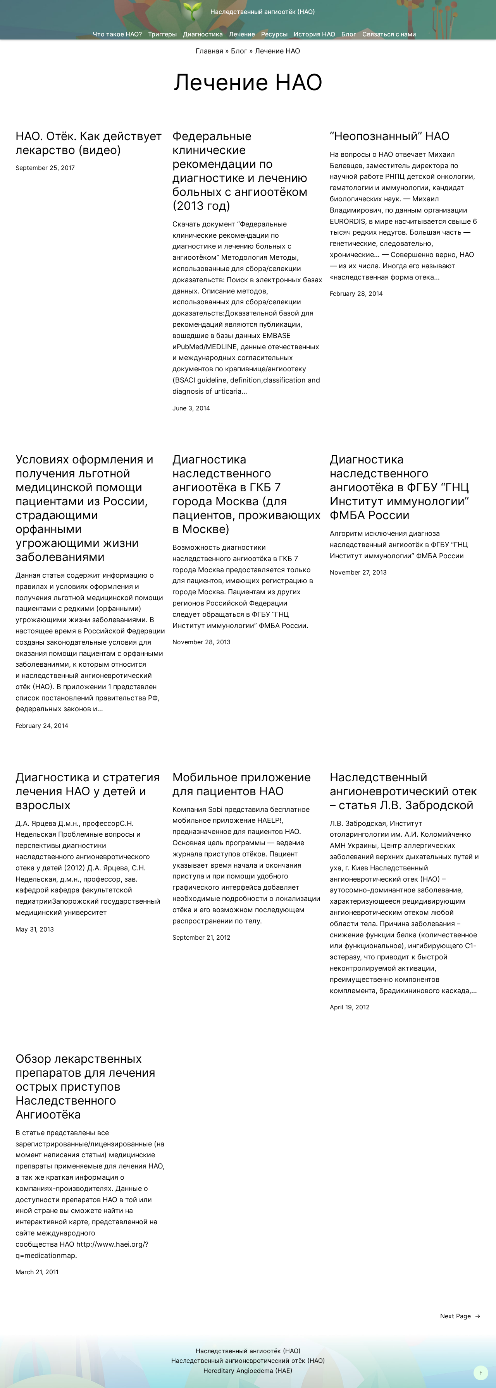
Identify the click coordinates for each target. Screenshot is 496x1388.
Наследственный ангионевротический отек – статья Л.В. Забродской (403, 791)
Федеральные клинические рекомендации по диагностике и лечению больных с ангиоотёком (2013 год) (240, 171)
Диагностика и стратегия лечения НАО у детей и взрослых (88, 791)
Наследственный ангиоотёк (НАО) (262, 11)
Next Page (460, 1316)
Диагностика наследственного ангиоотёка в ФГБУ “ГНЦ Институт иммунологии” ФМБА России (399, 487)
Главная (209, 51)
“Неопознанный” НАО (390, 136)
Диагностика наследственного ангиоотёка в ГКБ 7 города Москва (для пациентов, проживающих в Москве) (246, 494)
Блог (239, 51)
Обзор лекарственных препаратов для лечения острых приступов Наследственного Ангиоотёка (85, 1086)
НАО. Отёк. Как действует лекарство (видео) (89, 143)
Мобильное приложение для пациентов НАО (241, 784)
